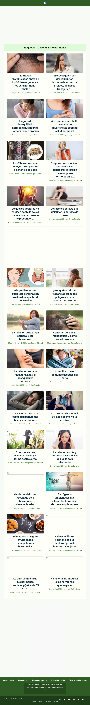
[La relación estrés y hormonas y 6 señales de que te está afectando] (64, 439)
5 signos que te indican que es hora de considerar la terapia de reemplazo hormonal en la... (64, 170)
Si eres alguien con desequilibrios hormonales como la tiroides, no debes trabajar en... (64, 82)
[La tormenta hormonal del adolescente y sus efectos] (64, 400)
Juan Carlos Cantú (73, 589)
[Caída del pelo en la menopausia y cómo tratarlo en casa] (64, 320)
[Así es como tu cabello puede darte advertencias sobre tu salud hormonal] (64, 108)
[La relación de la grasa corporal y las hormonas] (25, 320)
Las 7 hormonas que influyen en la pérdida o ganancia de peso (25, 166)
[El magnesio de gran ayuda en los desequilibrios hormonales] (25, 523)
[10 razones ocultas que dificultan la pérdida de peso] (64, 196)
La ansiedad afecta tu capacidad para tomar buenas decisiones (25, 417)
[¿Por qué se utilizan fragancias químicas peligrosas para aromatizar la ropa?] (64, 277)
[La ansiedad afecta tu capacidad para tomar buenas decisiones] (25, 400)
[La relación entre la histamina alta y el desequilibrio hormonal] (25, 358)
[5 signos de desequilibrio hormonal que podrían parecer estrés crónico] (25, 108)
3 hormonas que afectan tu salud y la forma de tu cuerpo (25, 455)
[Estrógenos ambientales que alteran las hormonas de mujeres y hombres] (64, 481)
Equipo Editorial (34, 93)
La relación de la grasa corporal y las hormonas (25, 336)
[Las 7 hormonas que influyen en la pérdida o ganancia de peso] (25, 150)
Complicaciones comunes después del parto (65, 374)
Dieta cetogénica (39, 680)
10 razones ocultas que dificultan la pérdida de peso (64, 212)
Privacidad (47, 701)
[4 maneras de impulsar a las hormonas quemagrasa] (64, 566)
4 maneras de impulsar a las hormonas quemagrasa (64, 582)
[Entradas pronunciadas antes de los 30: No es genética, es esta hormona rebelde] (25, 63)
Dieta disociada (58, 680)
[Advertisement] (45, 23)
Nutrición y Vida (73, 382)
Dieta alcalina (8, 680)
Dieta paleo (23, 680)
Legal (34, 701)
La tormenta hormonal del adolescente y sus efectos (64, 417)
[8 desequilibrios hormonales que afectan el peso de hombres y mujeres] (64, 523)
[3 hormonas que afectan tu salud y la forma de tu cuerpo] (25, 439)
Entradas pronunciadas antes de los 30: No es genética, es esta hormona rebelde (25, 82)
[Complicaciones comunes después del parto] (64, 358)
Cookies (39, 701)
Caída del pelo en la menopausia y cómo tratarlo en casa (65, 336)
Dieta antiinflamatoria (78, 680)
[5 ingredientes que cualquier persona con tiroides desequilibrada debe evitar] (25, 277)
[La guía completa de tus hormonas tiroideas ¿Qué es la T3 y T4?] (25, 566)
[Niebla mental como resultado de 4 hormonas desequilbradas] (25, 481)
